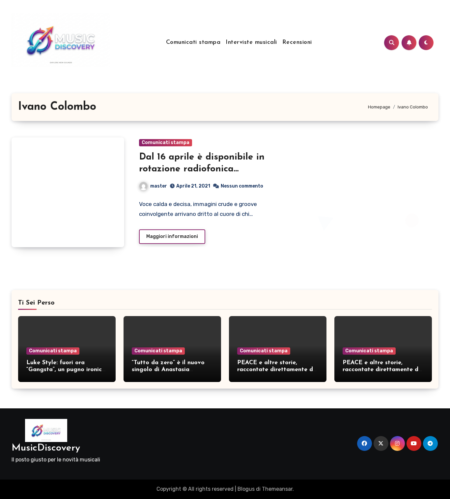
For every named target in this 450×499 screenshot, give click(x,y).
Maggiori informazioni (172, 236)
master (158, 186)
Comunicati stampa (193, 42)
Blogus (246, 489)
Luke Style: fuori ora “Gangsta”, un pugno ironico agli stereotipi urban (65, 370)
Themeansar (277, 489)
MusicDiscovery (46, 448)
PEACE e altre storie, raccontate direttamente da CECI (277, 370)
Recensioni (297, 42)
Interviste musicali (251, 42)
